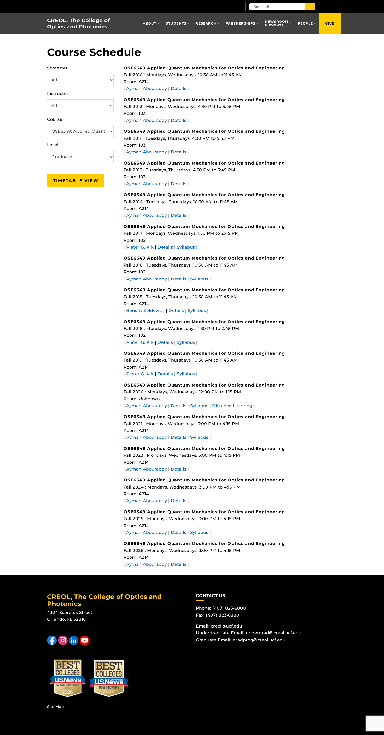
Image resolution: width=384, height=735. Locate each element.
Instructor (57, 93)
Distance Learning (232, 405)
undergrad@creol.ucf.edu (273, 632)
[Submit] (310, 6)
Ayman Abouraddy (146, 88)
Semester (57, 67)
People (305, 23)
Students (176, 23)
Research (206, 23)
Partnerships (240, 23)
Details (178, 88)
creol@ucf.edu (226, 626)
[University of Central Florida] (108, 6)
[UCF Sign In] (225, 6)
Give (329, 23)
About (149, 23)
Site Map (55, 706)
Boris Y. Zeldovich (145, 310)
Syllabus (186, 247)
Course (54, 119)
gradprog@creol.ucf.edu (259, 639)
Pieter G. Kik (140, 247)
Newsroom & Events (277, 23)
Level (53, 144)
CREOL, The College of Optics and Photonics (78, 23)
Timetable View (75, 180)
